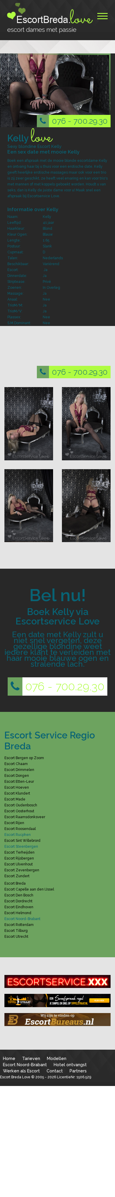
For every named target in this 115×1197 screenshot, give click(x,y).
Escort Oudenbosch (20, 805)
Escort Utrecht (16, 937)
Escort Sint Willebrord (22, 841)
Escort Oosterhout (19, 811)
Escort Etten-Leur (19, 781)
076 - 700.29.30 (80, 120)
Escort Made (14, 799)
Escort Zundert (16, 876)
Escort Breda (15, 883)
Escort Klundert (17, 793)
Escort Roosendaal (20, 829)
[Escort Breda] (48, 18)
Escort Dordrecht (18, 901)
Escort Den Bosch (18, 895)
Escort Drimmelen (19, 770)
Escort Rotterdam (19, 925)
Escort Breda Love (15, 1077)
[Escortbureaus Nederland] (57, 1019)
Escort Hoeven (16, 787)
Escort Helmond (17, 913)
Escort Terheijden (19, 852)
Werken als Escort (21, 1070)
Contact (55, 1070)
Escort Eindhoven (18, 907)
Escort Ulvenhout (18, 864)
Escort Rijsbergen (19, 858)
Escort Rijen (14, 823)
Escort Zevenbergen (21, 870)
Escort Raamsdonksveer (24, 817)
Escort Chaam (16, 764)
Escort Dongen (16, 776)
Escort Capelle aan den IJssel (29, 889)
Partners (78, 1070)
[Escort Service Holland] (57, 981)
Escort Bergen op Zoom (24, 758)
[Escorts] (57, 1000)
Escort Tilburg (16, 931)
